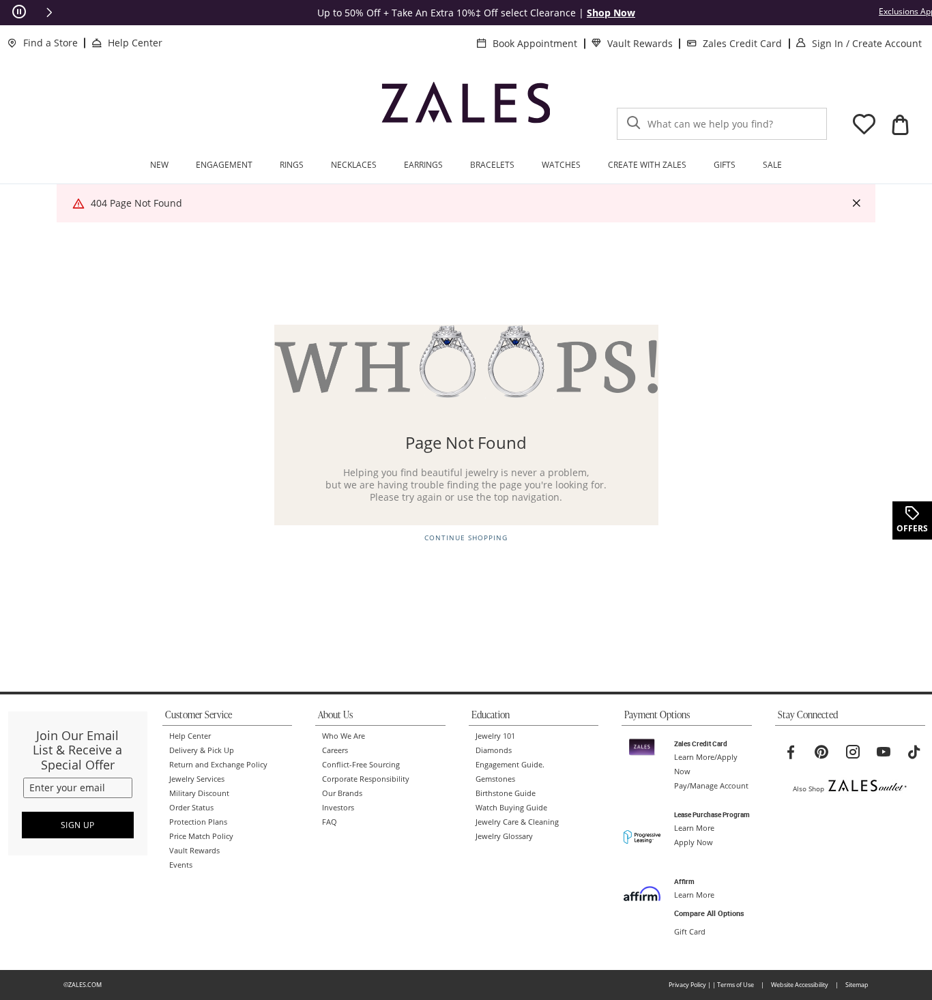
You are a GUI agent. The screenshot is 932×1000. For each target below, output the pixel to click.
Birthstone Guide (506, 793)
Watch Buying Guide (511, 807)
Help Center (135, 42)
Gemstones (495, 779)
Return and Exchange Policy (218, 764)
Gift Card (689, 932)
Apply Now (693, 842)
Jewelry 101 (495, 736)
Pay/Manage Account (711, 786)
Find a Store (50, 42)
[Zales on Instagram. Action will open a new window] (853, 752)
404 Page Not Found (136, 202)
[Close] (856, 203)
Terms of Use (735, 984)
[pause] (19, 12)
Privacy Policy (687, 984)
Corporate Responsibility (365, 779)
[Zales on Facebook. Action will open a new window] (791, 752)
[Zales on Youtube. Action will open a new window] (884, 752)
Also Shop (808, 788)
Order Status (191, 807)
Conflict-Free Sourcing (361, 764)
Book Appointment (535, 43)
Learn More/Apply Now (706, 764)
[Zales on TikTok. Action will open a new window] (914, 752)
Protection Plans (198, 822)
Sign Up (78, 825)
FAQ (329, 822)
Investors (338, 807)
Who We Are (343, 736)
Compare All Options (709, 913)
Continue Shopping (466, 537)
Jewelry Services (196, 779)
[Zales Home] (465, 108)
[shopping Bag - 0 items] (900, 124)
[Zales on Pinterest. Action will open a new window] (821, 752)
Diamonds (494, 750)
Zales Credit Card (742, 43)
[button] (49, 12)
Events (180, 865)
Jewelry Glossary (504, 836)
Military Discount (199, 793)
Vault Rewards (640, 43)
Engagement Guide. (510, 764)
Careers (335, 750)
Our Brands (342, 793)
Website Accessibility (799, 984)
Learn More (694, 828)
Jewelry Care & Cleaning (517, 822)
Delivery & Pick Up (201, 750)
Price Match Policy (201, 836)
